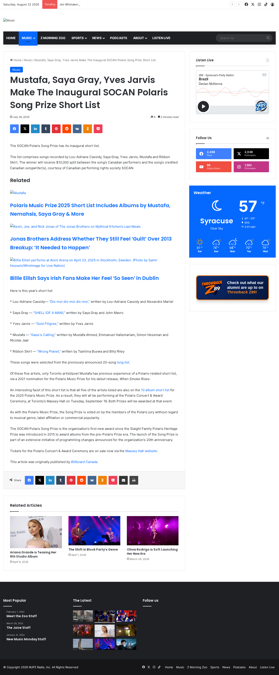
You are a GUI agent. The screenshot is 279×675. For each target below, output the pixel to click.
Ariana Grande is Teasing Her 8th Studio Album (33, 554)
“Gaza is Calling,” (42, 335)
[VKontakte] (77, 128)
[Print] (133, 480)
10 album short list (155, 390)
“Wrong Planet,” (49, 351)
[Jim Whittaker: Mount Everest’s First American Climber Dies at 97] (126, 616)
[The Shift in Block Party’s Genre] (94, 530)
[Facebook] (14, 128)
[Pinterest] (56, 128)
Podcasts (118, 38)
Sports (77, 38)
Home (11, 38)
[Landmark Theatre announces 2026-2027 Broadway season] (83, 616)
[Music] (9, 20)
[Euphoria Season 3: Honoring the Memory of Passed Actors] (83, 630)
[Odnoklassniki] (87, 128)
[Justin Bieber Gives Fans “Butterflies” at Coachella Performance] (104, 616)
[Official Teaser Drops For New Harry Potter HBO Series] (126, 644)
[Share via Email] (123, 480)
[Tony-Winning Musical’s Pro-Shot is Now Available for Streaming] (126, 630)
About (138, 38)
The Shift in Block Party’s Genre (93, 549)
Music (27, 38)
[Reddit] (66, 128)
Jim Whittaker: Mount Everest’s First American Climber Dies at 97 (104, 4)
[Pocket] (98, 128)
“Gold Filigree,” (46, 324)
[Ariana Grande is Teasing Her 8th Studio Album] (36, 532)
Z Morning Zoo (53, 38)
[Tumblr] (45, 128)
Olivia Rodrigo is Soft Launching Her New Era (152, 551)
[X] (24, 128)
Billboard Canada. (84, 462)
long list (123, 362)
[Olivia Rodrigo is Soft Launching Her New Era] (153, 530)
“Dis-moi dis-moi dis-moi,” (69, 302)
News (97, 38)
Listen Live (161, 38)
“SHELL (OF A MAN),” (48, 313)
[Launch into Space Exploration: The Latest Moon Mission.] (83, 644)
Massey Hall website (141, 451)
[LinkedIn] (35, 128)
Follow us (150, 600)
